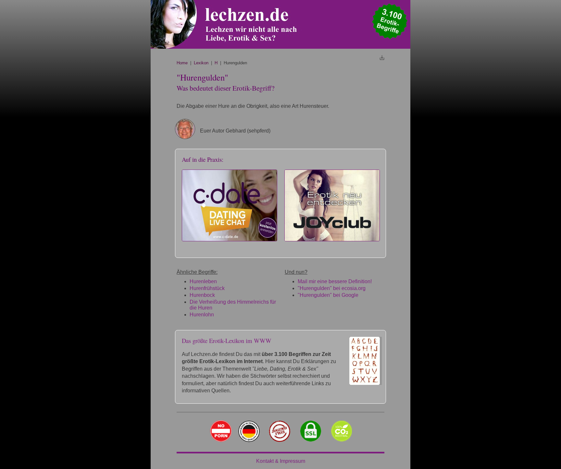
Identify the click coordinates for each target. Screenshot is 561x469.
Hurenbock (202, 295)
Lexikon (201, 62)
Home (182, 62)
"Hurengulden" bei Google (328, 295)
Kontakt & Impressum (280, 461)
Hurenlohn (202, 314)
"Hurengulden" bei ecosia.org (332, 288)
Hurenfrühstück (207, 288)
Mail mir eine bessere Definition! (335, 281)
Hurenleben (203, 281)
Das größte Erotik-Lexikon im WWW (226, 340)
